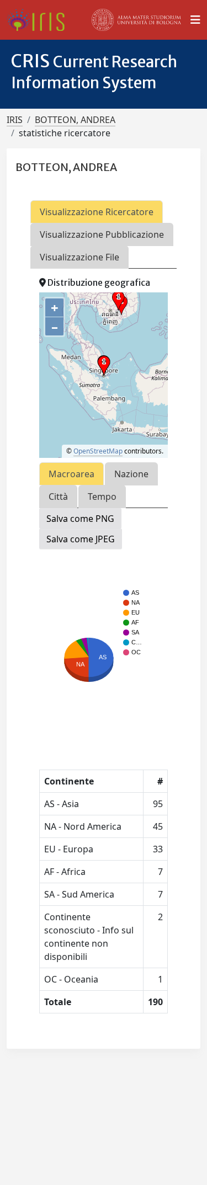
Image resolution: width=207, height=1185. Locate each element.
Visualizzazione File (79, 257)
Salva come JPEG (80, 539)
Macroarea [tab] (71, 474)
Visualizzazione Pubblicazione (102, 234)
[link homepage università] (136, 20)
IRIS (15, 120)
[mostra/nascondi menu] (195, 19)
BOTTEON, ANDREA (75, 120)
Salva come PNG (80, 519)
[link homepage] (40, 20)
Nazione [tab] (131, 474)
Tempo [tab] (102, 496)
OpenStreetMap (98, 451)
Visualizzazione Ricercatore (96, 212)
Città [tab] (58, 496)
